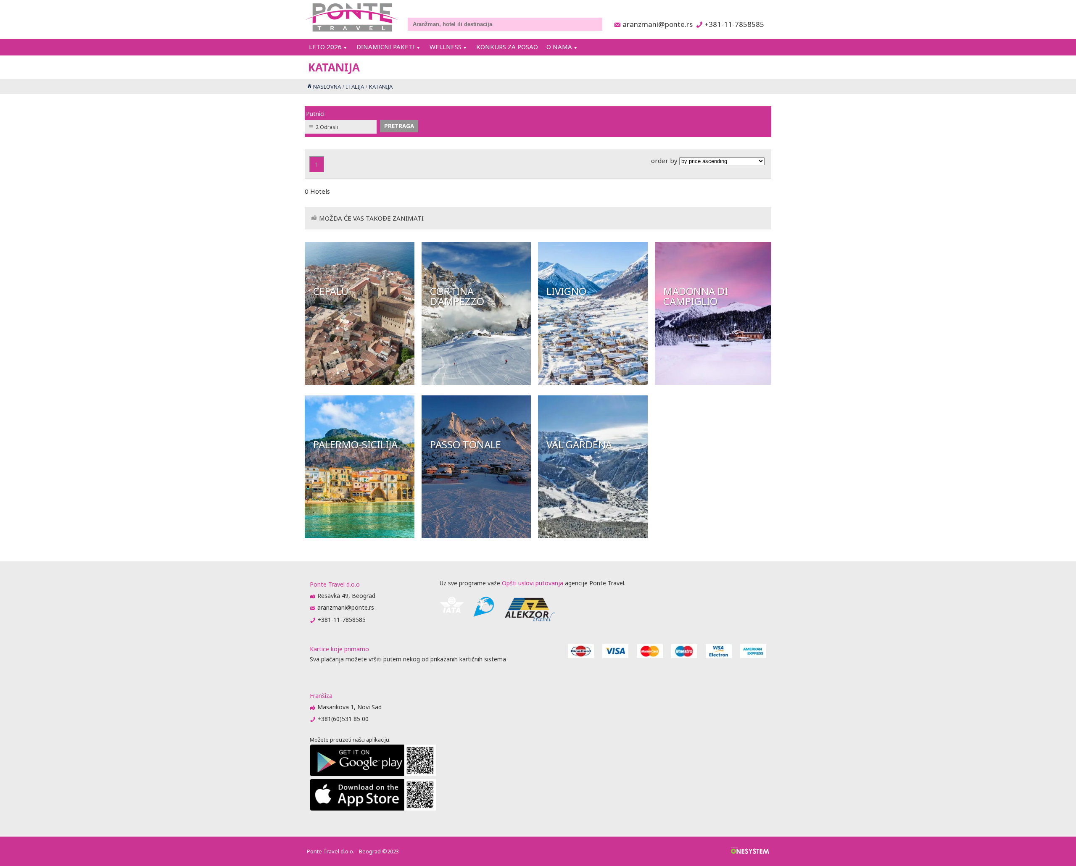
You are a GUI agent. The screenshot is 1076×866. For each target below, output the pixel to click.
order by (665, 160)
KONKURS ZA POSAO (507, 46)
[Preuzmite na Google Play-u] (373, 774)
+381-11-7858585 (734, 24)
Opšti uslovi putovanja (532, 583)
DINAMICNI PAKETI (385, 46)
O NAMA (559, 46)
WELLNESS (446, 46)
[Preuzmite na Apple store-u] (373, 808)
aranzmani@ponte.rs (655, 24)
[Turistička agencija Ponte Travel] (351, 17)
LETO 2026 (325, 46)
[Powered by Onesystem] (750, 851)
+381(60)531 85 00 (343, 719)
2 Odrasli (327, 127)
